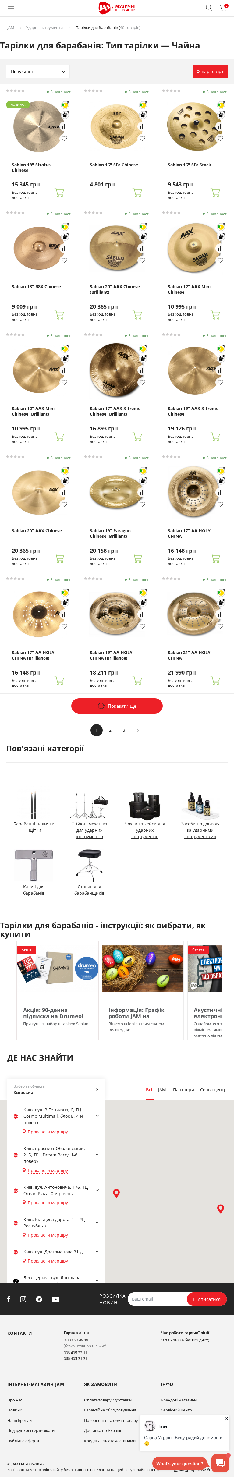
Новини (14, 1410)
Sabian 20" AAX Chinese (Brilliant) (115, 289)
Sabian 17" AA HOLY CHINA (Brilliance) (33, 655)
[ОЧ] (65, 105)
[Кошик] (59, 193)
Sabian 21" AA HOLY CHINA (189, 655)
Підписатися (207, 1299)
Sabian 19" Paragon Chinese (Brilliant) (110, 533)
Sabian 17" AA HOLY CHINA (189, 533)
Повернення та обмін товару (111, 1420)
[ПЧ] (65, 115)
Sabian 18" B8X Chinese (36, 286)
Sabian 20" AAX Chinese (37, 530)
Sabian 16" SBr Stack (189, 165)
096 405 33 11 (75, 1352)
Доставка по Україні (102, 1430)
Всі (149, 1090)
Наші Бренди (19, 1420)
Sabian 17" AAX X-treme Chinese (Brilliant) (115, 411)
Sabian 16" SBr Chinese (114, 165)
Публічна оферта (23, 1440)
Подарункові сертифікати (31, 1430)
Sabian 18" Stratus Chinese (31, 167)
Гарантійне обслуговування (110, 1410)
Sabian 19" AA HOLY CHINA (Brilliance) (111, 655)
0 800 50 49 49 (76, 1340)
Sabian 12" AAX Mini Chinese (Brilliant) (33, 411)
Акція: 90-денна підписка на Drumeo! (53, 1013)
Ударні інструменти (44, 27)
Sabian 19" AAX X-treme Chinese (193, 411)
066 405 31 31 (75, 1358)
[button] (209, 8)
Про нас (14, 1400)
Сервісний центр (176, 1410)
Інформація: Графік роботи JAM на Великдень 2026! (136, 1016)
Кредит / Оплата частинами (110, 1440)
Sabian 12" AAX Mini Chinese (189, 289)
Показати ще (122, 706)
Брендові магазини (179, 1400)
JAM (10, 27)
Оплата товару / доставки (108, 1400)
